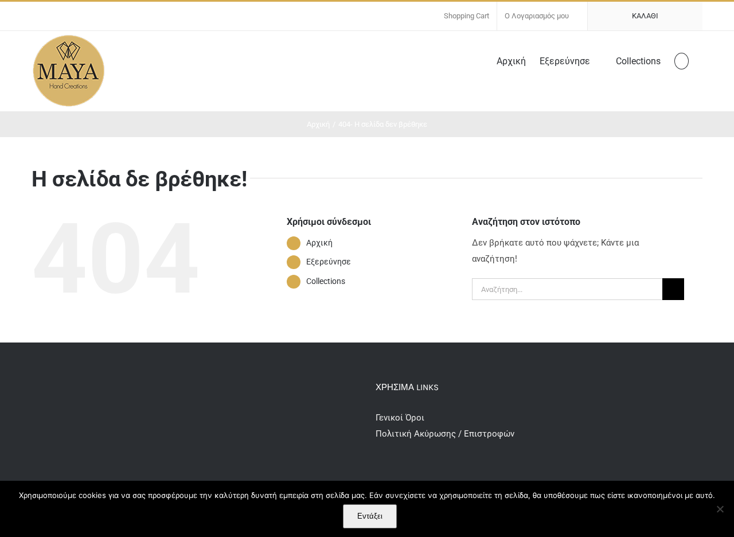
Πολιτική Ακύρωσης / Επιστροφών (445, 434)
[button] (681, 60)
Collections (325, 281)
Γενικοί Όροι (401, 418)
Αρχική (319, 242)
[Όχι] (719, 509)
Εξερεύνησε (328, 261)
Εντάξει (369, 516)
